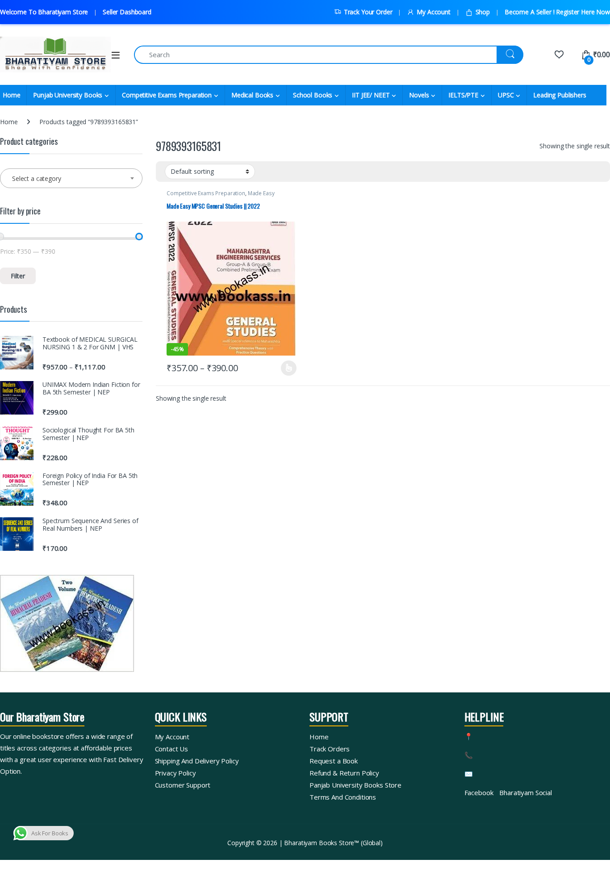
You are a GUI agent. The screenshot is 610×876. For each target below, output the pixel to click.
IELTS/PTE (463, 95)
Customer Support (183, 784)
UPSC (506, 95)
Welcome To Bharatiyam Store (44, 12)
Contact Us (171, 748)
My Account (433, 12)
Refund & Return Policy (344, 772)
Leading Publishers (559, 95)
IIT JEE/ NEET (370, 95)
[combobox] (71, 178)
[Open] (116, 55)
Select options (286, 368)
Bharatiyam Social (525, 792)
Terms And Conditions (342, 796)
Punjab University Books (67, 95)
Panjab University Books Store (355, 784)
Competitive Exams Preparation (167, 95)
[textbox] (71, 178)
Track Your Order (368, 12)
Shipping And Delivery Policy (197, 760)
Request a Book (333, 760)
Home (8, 121)
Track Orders (329, 748)
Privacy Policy (175, 772)
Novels (419, 95)
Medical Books (252, 95)
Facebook (478, 792)
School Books (312, 95)
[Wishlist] (559, 54)
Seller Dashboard (127, 12)
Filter (18, 276)
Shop (483, 12)
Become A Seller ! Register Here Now (557, 12)
